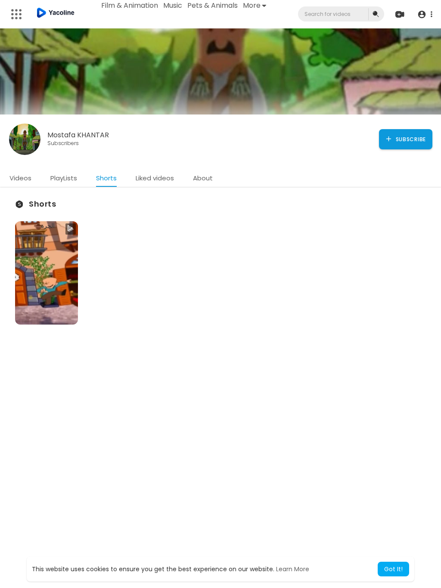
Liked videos (155, 178)
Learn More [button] (292, 569)
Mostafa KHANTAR (78, 135)
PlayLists (63, 178)
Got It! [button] (393, 569)
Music (172, 5)
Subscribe (410, 139)
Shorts (106, 178)
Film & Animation (129, 5)
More (252, 5)
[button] (425, 14)
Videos (20, 178)
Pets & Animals (212, 5)
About (203, 178)
